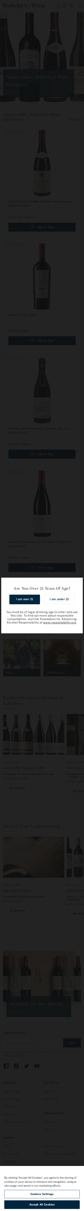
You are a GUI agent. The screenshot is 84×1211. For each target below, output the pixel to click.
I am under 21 (59, 599)
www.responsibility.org (59, 622)
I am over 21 (24, 599)
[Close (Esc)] (78, 582)
